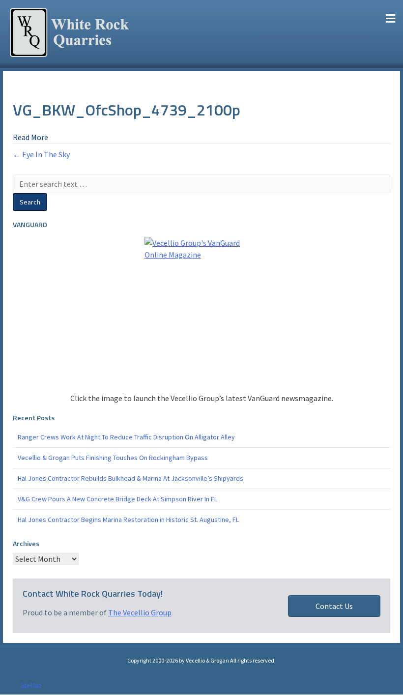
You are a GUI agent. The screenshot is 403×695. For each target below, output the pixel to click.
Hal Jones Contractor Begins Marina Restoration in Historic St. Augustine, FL (128, 519)
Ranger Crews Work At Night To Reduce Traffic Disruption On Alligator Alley (126, 437)
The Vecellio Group (140, 612)
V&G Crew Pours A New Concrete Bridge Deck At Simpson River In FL (117, 498)
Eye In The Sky (46, 154)
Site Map (30, 685)
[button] (334, 606)
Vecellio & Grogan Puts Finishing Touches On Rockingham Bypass (113, 457)
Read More (30, 137)
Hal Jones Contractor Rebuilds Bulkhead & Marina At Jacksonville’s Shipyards (130, 478)
